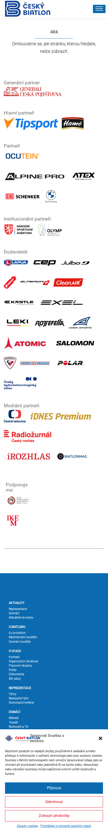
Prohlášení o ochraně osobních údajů (65, 826)
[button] (100, 738)
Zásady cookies (27, 826)
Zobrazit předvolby (54, 815)
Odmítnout (54, 802)
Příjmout (54, 788)
